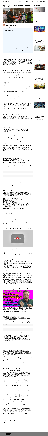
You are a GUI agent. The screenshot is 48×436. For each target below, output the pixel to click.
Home (20, 1)
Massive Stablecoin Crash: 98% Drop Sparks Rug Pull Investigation (39, 117)
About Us (23, 1)
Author (27, 1)
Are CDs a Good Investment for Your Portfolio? (40, 98)
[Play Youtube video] (18, 238)
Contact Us (31, 1)
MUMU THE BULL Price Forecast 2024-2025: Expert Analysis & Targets (39, 41)
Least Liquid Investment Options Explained (39, 60)
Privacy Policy (37, 1)
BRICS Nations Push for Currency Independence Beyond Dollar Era (39, 79)
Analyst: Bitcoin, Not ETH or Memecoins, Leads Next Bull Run (39, 22)
